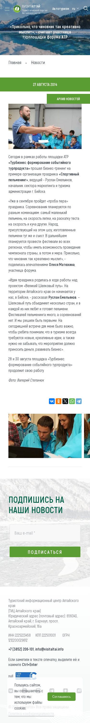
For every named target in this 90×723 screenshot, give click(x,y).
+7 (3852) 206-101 (21, 649)
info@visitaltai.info (49, 649)
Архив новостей (68, 99)
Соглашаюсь (61, 696)
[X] (65, 401)
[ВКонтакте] (52, 401)
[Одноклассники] (58, 401)
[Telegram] (79, 401)
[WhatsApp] (72, 401)
